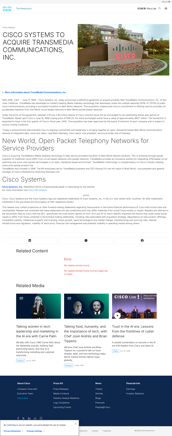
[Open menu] (166, 8)
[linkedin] (29, 418)
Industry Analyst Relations (66, 398)
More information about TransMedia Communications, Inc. (35, 92)
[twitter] (23, 418)
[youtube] (35, 418)
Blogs (98, 398)
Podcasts (100, 402)
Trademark (107, 431)
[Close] (75, 423)
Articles (99, 393)
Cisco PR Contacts (37, 190)
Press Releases (60, 389)
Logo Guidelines (61, 402)
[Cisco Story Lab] (147, 9)
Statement (83, 431)
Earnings (130, 389)
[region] (39, 428)
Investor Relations (135, 393)
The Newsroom (24, 8)
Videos (98, 389)
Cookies (95, 431)
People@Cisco (102, 407)
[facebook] (18, 418)
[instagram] (41, 418)
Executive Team (25, 393)
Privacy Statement (12, 431)
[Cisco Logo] (7, 8)
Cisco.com (22, 398)
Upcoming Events (62, 407)
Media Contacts (61, 393)
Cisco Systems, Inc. (12, 186)
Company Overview (27, 389)
